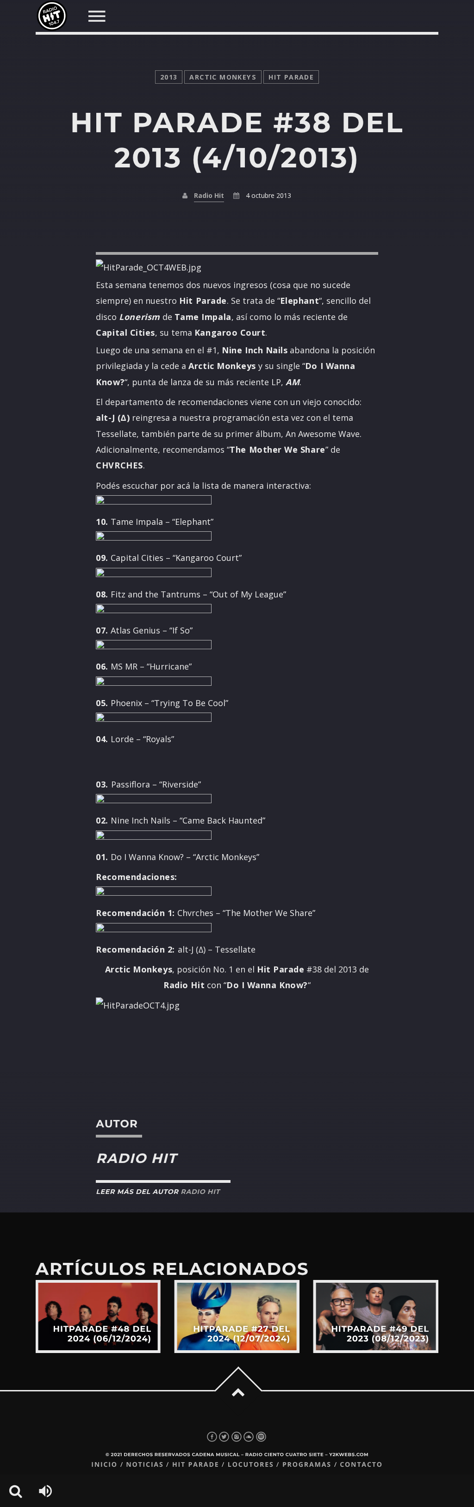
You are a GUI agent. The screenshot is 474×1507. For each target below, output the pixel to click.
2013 (169, 77)
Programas (306, 1464)
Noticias (144, 1464)
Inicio (104, 1464)
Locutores (251, 1464)
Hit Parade (291, 77)
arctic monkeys (222, 77)
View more (98, 1316)
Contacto (361, 1464)
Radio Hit (209, 195)
